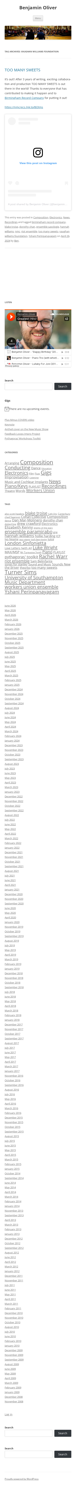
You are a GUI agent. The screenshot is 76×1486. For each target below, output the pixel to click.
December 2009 (14, 1350)
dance (8, 520)
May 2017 (10, 1057)
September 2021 (14, 866)
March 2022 (11, 838)
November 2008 (14, 1401)
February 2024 (13, 736)
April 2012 (10, 1262)
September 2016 (14, 1085)
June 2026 (10, 605)
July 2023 (10, 768)
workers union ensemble (31, 587)
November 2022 (14, 801)
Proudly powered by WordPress (22, 1479)
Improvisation (17, 477)
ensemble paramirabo (28, 531)
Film (31, 473)
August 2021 (12, 871)
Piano (47, 551)
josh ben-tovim (39, 539)
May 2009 (10, 1373)
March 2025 (11, 675)
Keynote (9, 424)
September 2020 (14, 903)
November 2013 (14, 1210)
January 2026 (12, 629)
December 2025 (14, 633)
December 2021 (14, 852)
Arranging (12, 463)
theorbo (25, 568)
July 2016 (10, 1094)
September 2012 (14, 1248)
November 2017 (14, 1029)
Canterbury (64, 513)
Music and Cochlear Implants (26, 482)
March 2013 (11, 1224)
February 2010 (13, 1341)
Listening (34, 477)
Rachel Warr (53, 556)
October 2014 (12, 1173)
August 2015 (12, 1136)
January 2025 (12, 684)
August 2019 (12, 940)
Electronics (55, 217)
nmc (17, 231)
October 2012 (12, 1243)
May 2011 (10, 1294)
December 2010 (14, 1313)
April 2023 (10, 782)
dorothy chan (27, 226)
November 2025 (14, 638)
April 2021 (10, 885)
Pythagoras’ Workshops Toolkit (23, 438)
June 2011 (10, 1289)
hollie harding (45, 536)
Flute (37, 473)
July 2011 (10, 1285)
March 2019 (11, 959)
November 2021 (14, 857)
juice (51, 539)
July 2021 (10, 875)
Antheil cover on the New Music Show (26, 429)
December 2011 (14, 1276)
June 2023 (10, 773)
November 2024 (14, 694)
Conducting (17, 467)
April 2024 (10, 726)
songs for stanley (16, 564)
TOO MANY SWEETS (22, 70)
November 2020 (14, 899)
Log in (8, 1414)
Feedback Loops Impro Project (22, 434)
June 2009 (10, 1369)
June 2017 (10, 1052)
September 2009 (14, 1359)
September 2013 (14, 1215)
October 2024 (12, 698)
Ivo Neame (12, 539)
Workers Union (40, 490)
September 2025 (14, 647)
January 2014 (12, 1206)
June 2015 (10, 1145)
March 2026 (11, 619)
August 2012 (12, 1252)
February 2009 (13, 1387)
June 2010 (10, 1336)
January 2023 (12, 792)
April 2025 (10, 671)
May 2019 (10, 950)
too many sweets (48, 231)
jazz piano (24, 539)
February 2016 (13, 1113)
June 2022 (10, 824)
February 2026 (13, 624)
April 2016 (10, 1103)
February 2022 (13, 843)
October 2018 (12, 982)
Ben (16, 240)
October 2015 (12, 1127)
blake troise (11, 226)
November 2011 (14, 1280)
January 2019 (12, 968)
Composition (40, 217)
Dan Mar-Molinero (27, 520)
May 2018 (10, 1001)
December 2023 (14, 745)
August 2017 (12, 1043)
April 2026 (10, 615)
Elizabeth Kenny (19, 527)
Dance (36, 468)
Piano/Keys (16, 486)
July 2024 (10, 712)
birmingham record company (49, 222)
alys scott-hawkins (14, 513)
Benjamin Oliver (38, 8)
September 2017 (14, 1038)
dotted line (10, 524)
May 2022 (10, 829)
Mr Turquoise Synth (31, 552)
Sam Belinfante (41, 561)
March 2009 (11, 1383)
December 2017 (14, 1024)
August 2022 (12, 815)
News (66, 217)
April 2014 (10, 1192)
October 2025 (12, 643)
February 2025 (13, 680)
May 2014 (10, 1187)
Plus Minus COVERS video (19, 420)
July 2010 (10, 1331)
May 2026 (10, 610)
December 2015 (14, 1117)
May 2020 (10, 913)
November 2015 (14, 1122)
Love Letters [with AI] (18, 548)
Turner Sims (21, 572)
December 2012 (14, 1238)
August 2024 (12, 708)
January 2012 (12, 1271)
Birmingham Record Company (24, 98)
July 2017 (10, 1047)
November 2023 (14, 750)
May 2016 (10, 1099)
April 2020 (10, 917)
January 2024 (12, 740)
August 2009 (12, 1364)
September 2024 (14, 703)
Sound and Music (39, 564)
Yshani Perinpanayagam (43, 236)
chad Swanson (12, 517)
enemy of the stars (43, 527)
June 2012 (10, 1257)
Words (20, 491)
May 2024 (10, 722)
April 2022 (10, 833)
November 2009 (14, 1355)
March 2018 (11, 1010)
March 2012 (11, 1266)
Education (47, 468)
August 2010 (12, 1327)
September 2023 (14, 759)
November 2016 (14, 1075)
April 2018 (10, 1006)
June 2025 (10, 661)
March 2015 (11, 1159)
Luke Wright (45, 547)
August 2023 (12, 764)
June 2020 (10, 908)
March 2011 (11, 1303)
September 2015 (14, 1131)
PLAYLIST (35, 486)
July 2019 (10, 945)
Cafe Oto (52, 514)
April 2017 (10, 1061)
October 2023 (12, 754)
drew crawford (29, 523)
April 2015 (10, 1155)
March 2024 (11, 731)
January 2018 (12, 1020)
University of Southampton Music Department (34, 579)
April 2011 (10, 1299)
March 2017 (11, 1066)
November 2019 (14, 926)
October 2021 (12, 861)
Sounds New (61, 564)
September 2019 (14, 936)
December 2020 (14, 894)
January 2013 (12, 1234)
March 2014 (11, 1196)
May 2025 (10, 666)
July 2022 (10, 819)
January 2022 (12, 847)
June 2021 (10, 880)
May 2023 (10, 778)
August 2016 (12, 1089)
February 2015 (13, 1164)
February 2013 (13, 1229)
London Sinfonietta (25, 543)
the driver (12, 567)
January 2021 (12, 889)
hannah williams (19, 535)
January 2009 (12, 1392)
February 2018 (13, 1015)
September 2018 (14, 987)
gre (55, 532)
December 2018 (14, 973)
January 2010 (12, 1345)
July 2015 (10, 1141)
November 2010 (14, 1317)
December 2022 (14, 796)
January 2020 (12, 922)
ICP (58, 536)
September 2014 (14, 1178)
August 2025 (12, 652)
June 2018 (10, 996)
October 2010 (12, 1322)
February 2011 (13, 1308)
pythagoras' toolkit (21, 556)
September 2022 (14, 810)
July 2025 (10, 657)
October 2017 (12, 1034)
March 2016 (11, 1108)
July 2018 (10, 992)
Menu (38, 18)
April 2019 (10, 954)
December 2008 (14, 1397)
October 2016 (12, 1080)
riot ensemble (29, 231)
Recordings (11, 222)
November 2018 (14, 978)
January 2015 (12, 1168)
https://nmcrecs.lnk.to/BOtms (24, 107)
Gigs (46, 472)
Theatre (10, 491)
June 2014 (10, 1182)
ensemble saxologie (47, 226)
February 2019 (13, 964)
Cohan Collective (33, 516)
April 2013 (10, 1220)
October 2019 (12, 931)
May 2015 (10, 1150)
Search (9, 380)
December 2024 (14, 689)
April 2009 (10, 1378)
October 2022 (12, 805)
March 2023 (11, 787)
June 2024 (10, 717)
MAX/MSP (12, 552)
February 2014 (13, 1201)
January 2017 (12, 1071)
